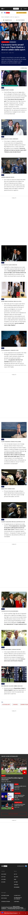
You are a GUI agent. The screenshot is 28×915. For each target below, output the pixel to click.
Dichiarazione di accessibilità (17, 898)
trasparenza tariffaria (12, 908)
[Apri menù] (1, 12)
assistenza (18, 908)
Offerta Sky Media (5, 901)
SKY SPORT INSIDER (21, 12)
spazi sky (16, 884)
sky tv (15, 874)
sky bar (16, 882)
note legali (4, 898)
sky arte (3, 882)
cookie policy (17, 895)
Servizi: (15, 871)
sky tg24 (3, 876)
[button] (11, 913)
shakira (15, 704)
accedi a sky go (21, 866)
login (25, 8)
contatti (22, 908)
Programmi (16, 887)
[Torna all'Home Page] (7, 12)
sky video (3, 879)
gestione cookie (5, 895)
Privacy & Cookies (9, 907)
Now (15, 879)
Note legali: (3, 892)
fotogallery (6, 704)
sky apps (16, 876)
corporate (16, 901)
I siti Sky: (3, 871)
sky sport (3, 874)
